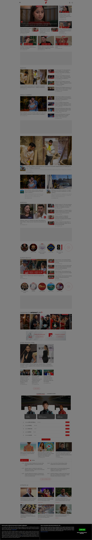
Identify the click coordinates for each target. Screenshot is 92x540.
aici (21, 534)
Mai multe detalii (14, 529)
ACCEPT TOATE (82, 529)
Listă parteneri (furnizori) (44, 531)
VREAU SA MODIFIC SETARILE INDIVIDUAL (82, 533)
